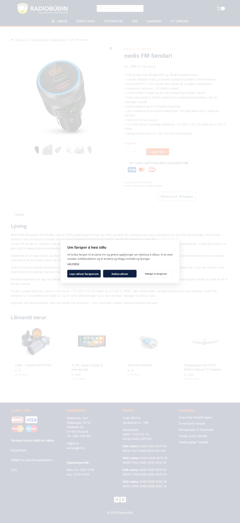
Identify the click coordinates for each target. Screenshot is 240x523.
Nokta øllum (120, 273)
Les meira (73, 263)
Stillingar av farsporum (156, 273)
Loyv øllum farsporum (84, 273)
